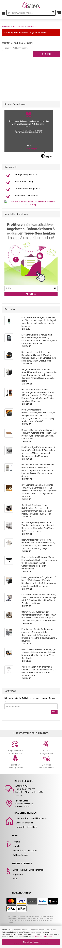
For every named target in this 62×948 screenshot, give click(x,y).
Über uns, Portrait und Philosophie (31, 818)
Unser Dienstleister (24, 823)
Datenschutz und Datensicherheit (28, 870)
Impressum (18, 874)
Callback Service (20, 855)
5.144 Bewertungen (29, 149)
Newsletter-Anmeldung (26, 827)
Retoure (16, 842)
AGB (15, 878)
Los (54, 712)
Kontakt (16, 846)
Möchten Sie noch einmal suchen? (17, 43)
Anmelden (31, 294)
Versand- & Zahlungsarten (25, 850)
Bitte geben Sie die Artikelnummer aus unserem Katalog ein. (30, 699)
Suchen (46, 54)
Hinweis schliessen (31, 942)
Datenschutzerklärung (43, 937)
